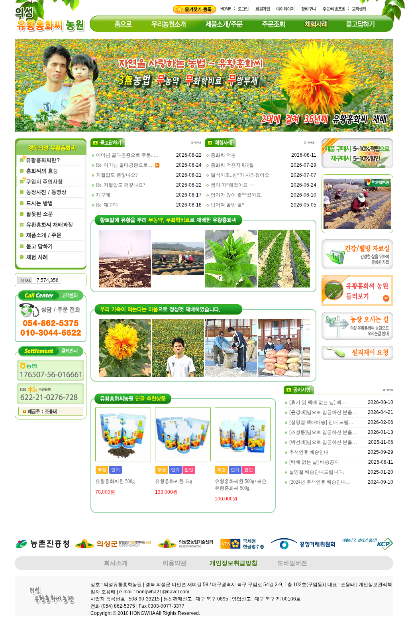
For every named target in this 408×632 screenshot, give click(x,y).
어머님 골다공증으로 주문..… (127, 155)
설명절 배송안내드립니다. (316, 472)
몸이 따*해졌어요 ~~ (233, 185)
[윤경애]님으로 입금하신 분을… (323, 412)
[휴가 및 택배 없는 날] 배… (317, 402)
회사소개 (116, 563)
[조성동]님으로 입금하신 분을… (323, 432)
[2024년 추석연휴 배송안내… (320, 482)
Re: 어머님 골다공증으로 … (125, 165)
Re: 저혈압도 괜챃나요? (120, 185)
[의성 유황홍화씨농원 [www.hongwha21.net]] (194, 9)
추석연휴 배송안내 (309, 452)
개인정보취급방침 (233, 563)
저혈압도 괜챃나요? (116, 175)
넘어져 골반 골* (227, 205)
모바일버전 (292, 563)
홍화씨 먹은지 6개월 (232, 165)
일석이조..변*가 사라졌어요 (240, 175)
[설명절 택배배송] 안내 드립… (321, 422)
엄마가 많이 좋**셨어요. (236, 195)
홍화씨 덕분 (223, 155)
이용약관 (174, 563)
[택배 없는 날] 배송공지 (314, 462)
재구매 (103, 195)
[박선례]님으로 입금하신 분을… (323, 442)
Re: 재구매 (107, 205)
